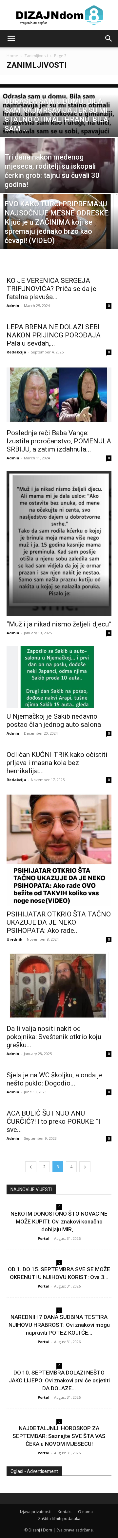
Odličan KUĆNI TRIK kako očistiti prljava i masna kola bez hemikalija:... (57, 763)
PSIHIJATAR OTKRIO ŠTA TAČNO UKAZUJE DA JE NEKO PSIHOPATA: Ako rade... (59, 922)
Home (12, 56)
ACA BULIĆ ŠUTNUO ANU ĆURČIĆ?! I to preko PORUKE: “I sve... (53, 1121)
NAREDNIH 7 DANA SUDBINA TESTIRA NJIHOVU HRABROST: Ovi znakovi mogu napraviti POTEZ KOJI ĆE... (59, 1325)
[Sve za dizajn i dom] (59, 15)
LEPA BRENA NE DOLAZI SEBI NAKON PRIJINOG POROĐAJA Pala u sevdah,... (54, 335)
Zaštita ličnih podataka (59, 1518)
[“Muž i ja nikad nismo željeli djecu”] (59, 543)
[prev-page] (30, 1166)
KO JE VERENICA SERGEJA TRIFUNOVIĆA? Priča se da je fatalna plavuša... (51, 289)
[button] (11, 38)
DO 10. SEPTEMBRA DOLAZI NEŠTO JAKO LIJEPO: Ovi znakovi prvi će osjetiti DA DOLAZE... (59, 1380)
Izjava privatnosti (35, 1511)
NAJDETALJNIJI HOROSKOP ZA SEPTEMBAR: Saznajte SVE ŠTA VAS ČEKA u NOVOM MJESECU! (59, 1436)
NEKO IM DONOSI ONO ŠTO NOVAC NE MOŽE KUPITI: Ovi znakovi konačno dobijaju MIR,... (59, 1221)
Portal (43, 1238)
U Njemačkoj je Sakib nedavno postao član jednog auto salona (54, 720)
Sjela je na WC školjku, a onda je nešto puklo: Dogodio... (55, 1079)
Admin (13, 305)
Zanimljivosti (36, 56)
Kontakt (65, 1511)
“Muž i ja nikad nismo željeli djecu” (59, 624)
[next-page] (84, 1166)
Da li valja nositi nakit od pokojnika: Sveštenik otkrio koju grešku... (54, 1037)
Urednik (14, 939)
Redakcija (16, 352)
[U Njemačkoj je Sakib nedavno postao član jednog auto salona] (59, 677)
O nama (85, 1511)
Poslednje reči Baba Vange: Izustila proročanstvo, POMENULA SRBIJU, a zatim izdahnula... (59, 441)
